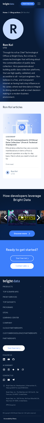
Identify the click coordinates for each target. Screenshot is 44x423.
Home (5, 12)
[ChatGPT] (4, 369)
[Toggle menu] (39, 4)
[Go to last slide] (4, 218)
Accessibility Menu (10, 419)
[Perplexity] (8, 369)
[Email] (8, 379)
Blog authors (15, 12)
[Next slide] (40, 218)
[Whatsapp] (4, 379)
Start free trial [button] (28, 4)
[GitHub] (13, 359)
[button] (14, 348)
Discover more (20, 233)
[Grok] (22, 369)
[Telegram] (13, 379)
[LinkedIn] (4, 359)
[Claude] (18, 369)
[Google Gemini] (13, 369)
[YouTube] (8, 359)
